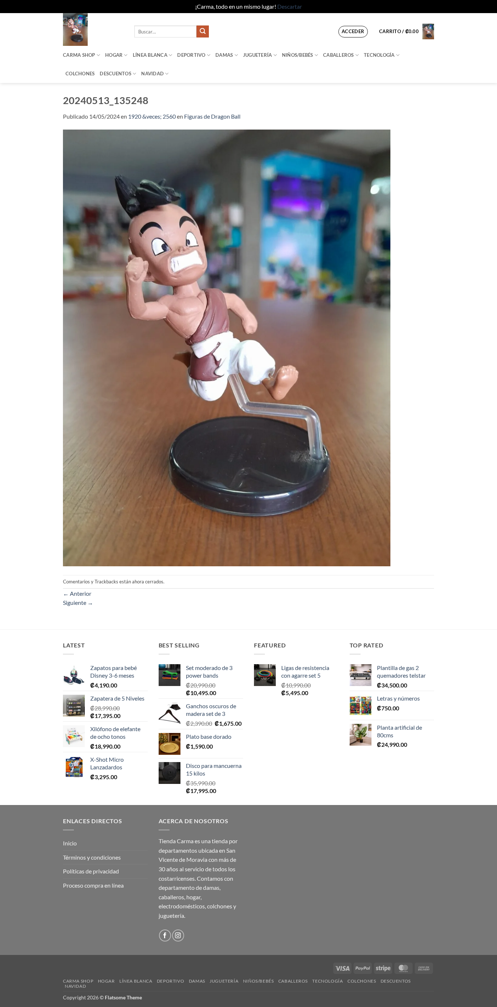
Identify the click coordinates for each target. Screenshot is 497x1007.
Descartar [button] (289, 6)
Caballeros (338, 55)
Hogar (114, 55)
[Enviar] (202, 31)
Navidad (152, 73)
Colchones (80, 73)
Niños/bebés (297, 55)
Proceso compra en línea (93, 885)
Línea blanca (150, 55)
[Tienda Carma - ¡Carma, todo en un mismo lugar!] (93, 29)
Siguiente (78, 602)
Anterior (77, 593)
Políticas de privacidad (91, 871)
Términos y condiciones (92, 857)
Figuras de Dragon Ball (212, 116)
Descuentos (115, 73)
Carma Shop (79, 55)
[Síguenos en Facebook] (165, 935)
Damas (224, 55)
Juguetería (257, 55)
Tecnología (379, 55)
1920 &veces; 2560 (152, 116)
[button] (353, 31)
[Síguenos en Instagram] (178, 935)
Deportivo (191, 55)
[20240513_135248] (226, 347)
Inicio (70, 843)
